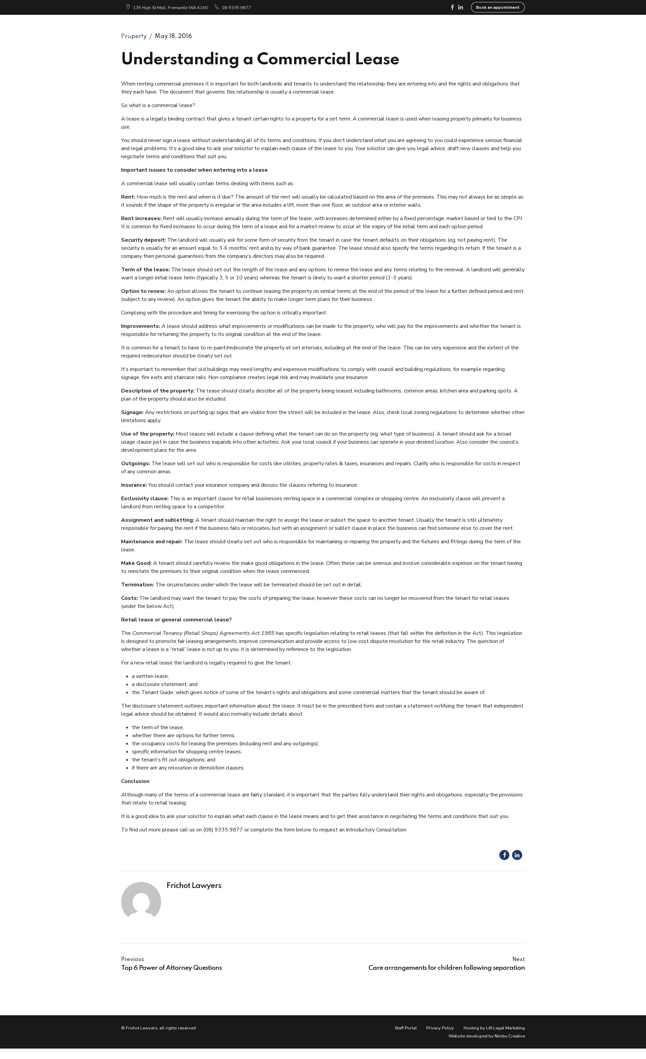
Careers (471, 28)
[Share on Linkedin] (517, 855)
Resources (432, 28)
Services (311, 28)
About (276, 28)
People (347, 28)
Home (245, 28)
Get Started (387, 28)
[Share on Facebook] (504, 855)
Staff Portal (406, 1028)
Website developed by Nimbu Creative (486, 1036)
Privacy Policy (440, 1028)
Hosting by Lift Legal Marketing (494, 1028)
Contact (508, 28)
